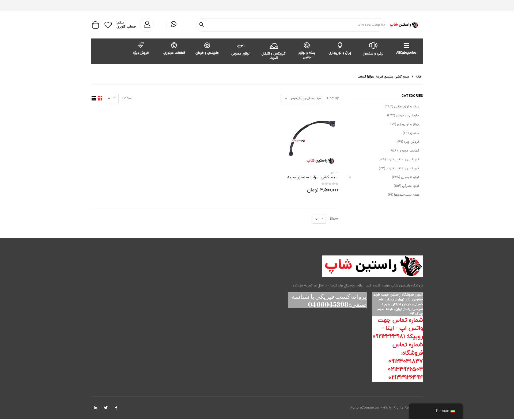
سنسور (335, 172)
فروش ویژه (141, 53)
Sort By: (332, 98)
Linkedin (96, 408)
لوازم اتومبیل (410, 177)
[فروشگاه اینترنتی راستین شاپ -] (404, 25)
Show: (126, 98)
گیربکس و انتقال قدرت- (402, 168)
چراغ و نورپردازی (340, 53)
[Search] (202, 24)
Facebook (116, 408)
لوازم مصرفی (240, 53)
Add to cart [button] (289, 117)
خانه (418, 77)
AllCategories (406, 53)
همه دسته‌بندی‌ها (406, 195)
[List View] (93, 98)
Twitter (106, 408)
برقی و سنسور (373, 53)
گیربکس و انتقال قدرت (274, 55)
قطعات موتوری (174, 53)
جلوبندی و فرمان (207, 53)
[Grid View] (99, 98)
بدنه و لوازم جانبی (306, 55)
